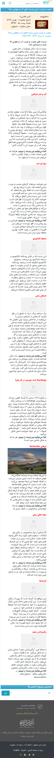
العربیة (23, 750)
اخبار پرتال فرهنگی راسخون (27, 713)
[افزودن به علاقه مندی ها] (21, 755)
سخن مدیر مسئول (40, 745)
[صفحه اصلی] (33, 755)
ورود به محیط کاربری (35, 750)
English (16, 750)
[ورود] (29, 755)
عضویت (12, 745)
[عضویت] (25, 755)
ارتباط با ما (28, 745)
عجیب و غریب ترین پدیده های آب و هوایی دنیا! (29, 33)
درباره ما (20, 745)
